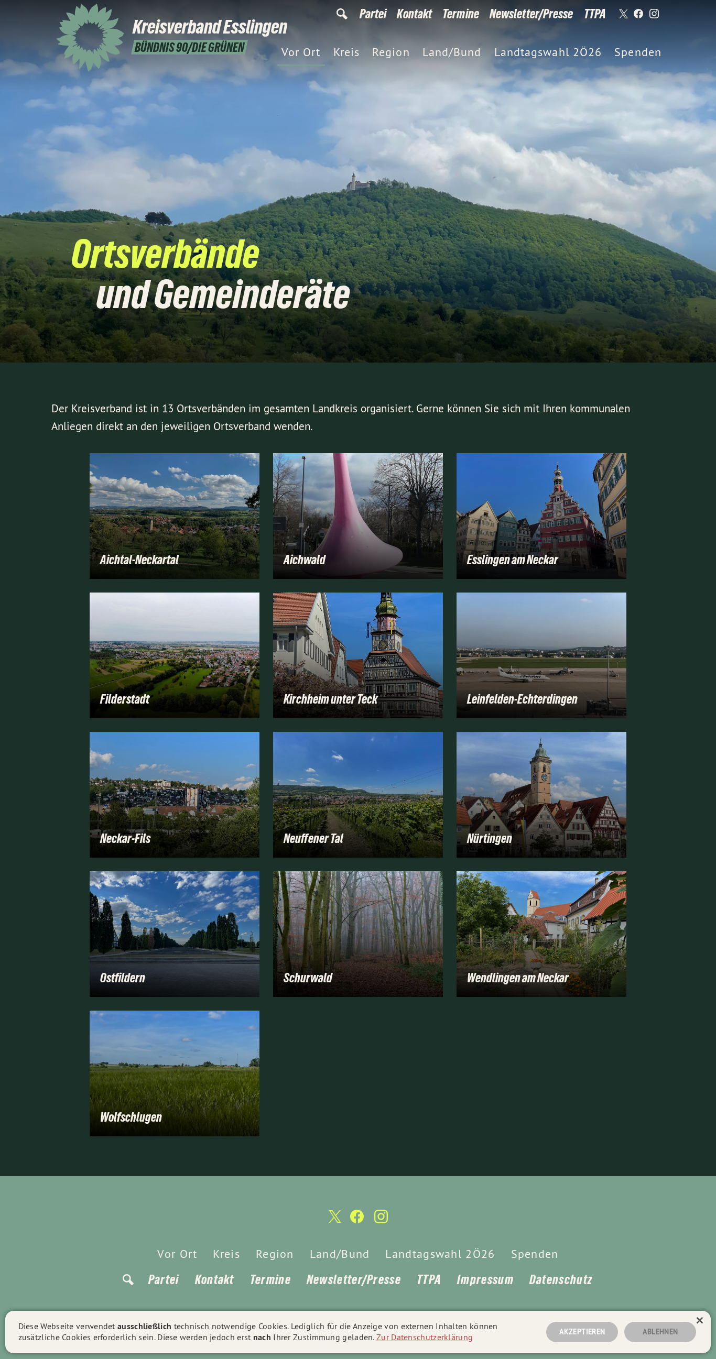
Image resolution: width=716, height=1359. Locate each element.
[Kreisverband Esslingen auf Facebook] (638, 14)
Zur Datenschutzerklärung (424, 1337)
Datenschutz (560, 1280)
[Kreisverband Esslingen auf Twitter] (623, 14)
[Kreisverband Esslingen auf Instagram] (654, 14)
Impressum (485, 1280)
